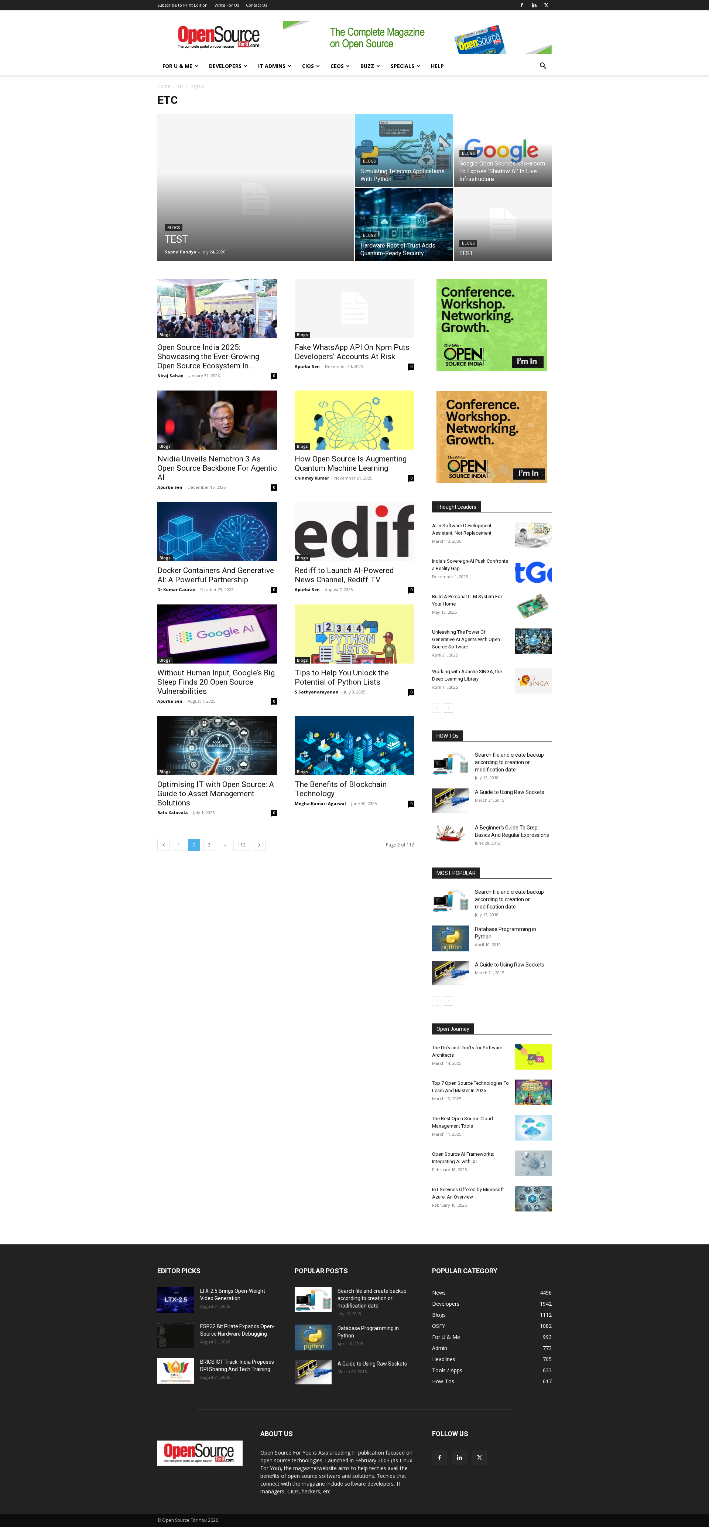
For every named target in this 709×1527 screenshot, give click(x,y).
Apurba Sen (307, 366)
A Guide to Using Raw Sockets (509, 792)
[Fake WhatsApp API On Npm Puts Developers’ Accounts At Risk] (354, 308)
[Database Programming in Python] (450, 938)
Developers (225, 65)
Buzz (367, 65)
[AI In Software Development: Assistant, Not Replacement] (533, 535)
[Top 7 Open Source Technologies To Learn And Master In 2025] (533, 1092)
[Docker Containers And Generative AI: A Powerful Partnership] (217, 531)
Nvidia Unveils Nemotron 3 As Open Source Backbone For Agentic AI (217, 468)
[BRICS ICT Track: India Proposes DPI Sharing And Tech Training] (175, 1371)
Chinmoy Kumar (312, 478)
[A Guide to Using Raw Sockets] (450, 800)
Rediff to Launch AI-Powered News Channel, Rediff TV (344, 575)
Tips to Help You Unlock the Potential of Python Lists (342, 677)
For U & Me (177, 65)
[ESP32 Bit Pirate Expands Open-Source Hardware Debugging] (175, 1335)
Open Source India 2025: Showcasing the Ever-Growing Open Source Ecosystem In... (208, 356)
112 (242, 845)
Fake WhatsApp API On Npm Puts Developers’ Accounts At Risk (352, 352)
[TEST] (255, 199)
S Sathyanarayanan (317, 692)
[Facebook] (521, 5)
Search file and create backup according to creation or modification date (509, 762)
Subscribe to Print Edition (182, 5)
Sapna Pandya (180, 252)
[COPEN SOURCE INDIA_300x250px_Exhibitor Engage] (491, 369)
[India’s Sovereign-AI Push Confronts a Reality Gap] (533, 570)
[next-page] (259, 845)
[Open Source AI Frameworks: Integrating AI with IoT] (533, 1163)
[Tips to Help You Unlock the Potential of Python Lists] (354, 634)
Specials (402, 65)
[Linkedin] (534, 5)
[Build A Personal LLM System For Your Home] (533, 605)
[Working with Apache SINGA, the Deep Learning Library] (533, 680)
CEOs (337, 65)
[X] (546, 5)
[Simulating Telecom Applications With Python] (404, 150)
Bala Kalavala (172, 812)
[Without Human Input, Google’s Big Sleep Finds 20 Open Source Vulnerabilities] (217, 634)
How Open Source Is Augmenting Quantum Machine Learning (351, 463)
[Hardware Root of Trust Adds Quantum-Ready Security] (404, 224)
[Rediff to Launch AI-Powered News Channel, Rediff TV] (354, 531)
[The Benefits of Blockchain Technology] (354, 745)
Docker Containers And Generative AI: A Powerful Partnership (215, 575)
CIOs (308, 65)
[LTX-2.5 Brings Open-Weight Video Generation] (175, 1300)
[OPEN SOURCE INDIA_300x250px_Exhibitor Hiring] (491, 481)
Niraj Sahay (170, 375)
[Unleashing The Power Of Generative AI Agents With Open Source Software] (533, 641)
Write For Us (227, 5)
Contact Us (256, 5)
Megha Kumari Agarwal (320, 803)
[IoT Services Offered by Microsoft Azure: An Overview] (533, 1198)
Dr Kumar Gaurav (176, 589)
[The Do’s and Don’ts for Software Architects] (533, 1057)
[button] (543, 66)
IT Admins (271, 65)
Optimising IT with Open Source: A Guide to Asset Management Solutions (215, 793)
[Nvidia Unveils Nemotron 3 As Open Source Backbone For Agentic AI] (217, 420)
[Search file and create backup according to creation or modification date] (450, 763)
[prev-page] (163, 845)
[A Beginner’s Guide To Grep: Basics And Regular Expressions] (450, 833)
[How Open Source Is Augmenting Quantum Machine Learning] (354, 420)
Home (163, 86)
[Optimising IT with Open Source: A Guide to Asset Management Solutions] (217, 745)
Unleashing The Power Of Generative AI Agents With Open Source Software (466, 639)
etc (180, 86)
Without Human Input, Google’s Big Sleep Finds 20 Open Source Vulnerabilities (216, 682)
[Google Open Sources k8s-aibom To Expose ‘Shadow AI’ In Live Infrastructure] (503, 150)
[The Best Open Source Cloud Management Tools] (533, 1128)
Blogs (173, 228)
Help (437, 65)
